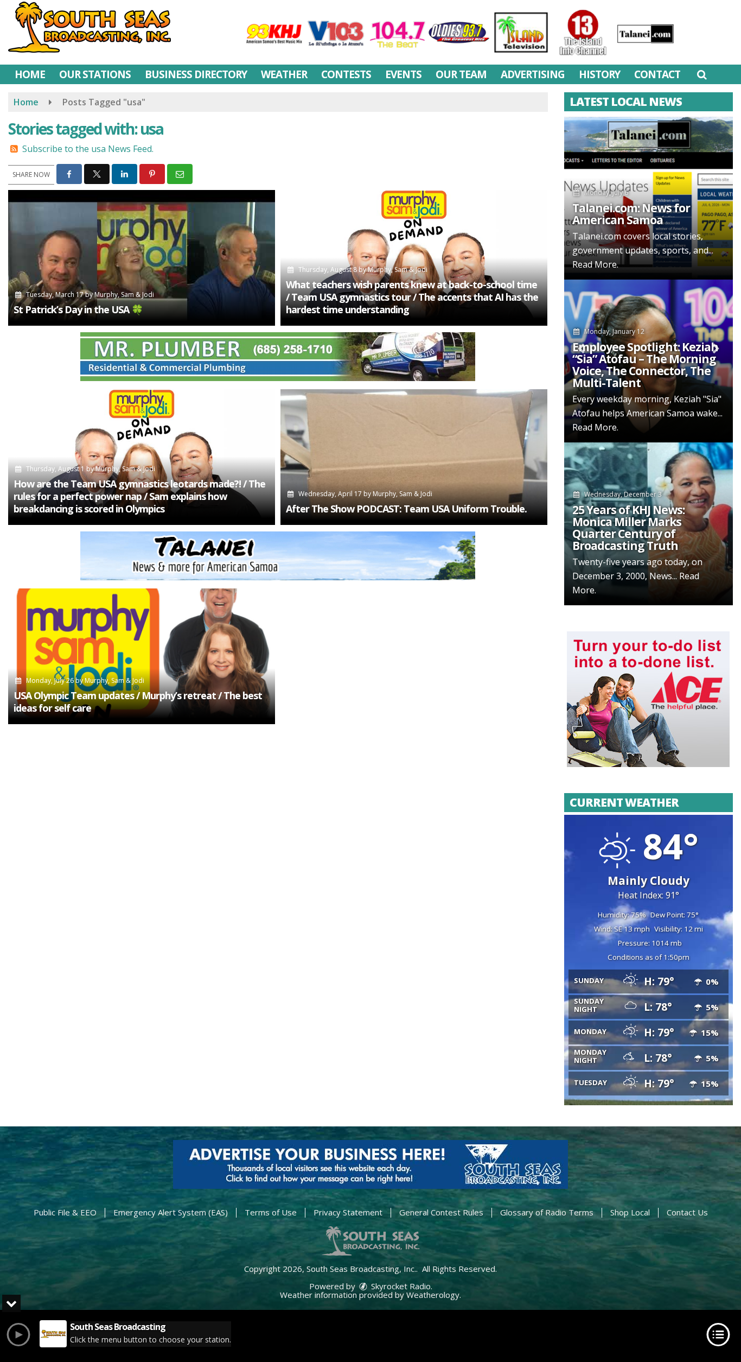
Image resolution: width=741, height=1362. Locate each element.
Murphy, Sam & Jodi (124, 294)
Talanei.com (596, 236)
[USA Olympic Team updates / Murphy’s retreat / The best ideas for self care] (141, 656)
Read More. (595, 264)
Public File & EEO (65, 1212)
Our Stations (95, 74)
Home (30, 74)
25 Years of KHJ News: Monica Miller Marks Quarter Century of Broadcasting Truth (628, 527)
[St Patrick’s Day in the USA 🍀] (141, 258)
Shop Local (630, 1212)
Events (403, 74)
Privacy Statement (348, 1212)
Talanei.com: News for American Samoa (631, 213)
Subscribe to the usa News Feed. (88, 149)
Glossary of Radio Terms (546, 1212)
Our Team (461, 74)
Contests (346, 74)
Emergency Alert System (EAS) (170, 1212)
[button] (701, 74)
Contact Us (687, 1212)
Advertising (533, 74)
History (599, 74)
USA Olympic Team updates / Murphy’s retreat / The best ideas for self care (138, 701)
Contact (657, 74)
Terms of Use (271, 1212)
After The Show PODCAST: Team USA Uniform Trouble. (406, 508)
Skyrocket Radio (400, 1286)
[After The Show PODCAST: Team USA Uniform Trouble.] (413, 457)
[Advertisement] (277, 356)
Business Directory (196, 74)
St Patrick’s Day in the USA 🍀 (78, 309)
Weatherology (432, 1294)
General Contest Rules (441, 1212)
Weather (284, 74)
